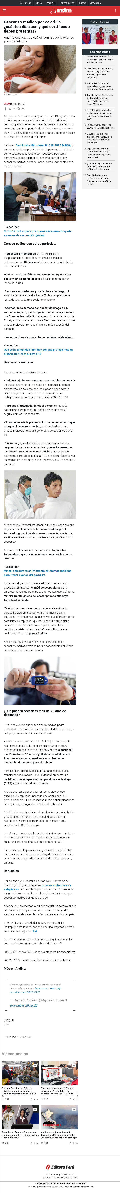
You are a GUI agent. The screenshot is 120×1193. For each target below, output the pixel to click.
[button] (2, 1096)
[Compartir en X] (34, 1099)
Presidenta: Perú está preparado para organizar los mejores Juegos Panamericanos (20, 1135)
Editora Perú (41, 1183)
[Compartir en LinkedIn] (37, 1099)
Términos (70, 1183)
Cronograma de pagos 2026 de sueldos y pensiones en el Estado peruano (100, 60)
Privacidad (81, 1183)
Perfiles (38, 3)
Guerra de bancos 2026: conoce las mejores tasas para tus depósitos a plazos (100, 86)
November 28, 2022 (24, 1005)
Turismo (82, 3)
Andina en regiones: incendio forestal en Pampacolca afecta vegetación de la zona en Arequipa (59, 1135)
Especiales (51, 3)
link (35, 931)
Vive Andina (95, 3)
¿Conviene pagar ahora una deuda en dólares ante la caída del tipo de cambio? (99, 166)
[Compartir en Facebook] (31, 1099)
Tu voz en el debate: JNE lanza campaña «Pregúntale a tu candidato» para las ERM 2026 (57, 1091)
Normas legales (67, 3)
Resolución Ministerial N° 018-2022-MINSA (43, 145)
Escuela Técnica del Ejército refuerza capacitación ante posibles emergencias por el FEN (19, 1091)
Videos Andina (15, 1053)
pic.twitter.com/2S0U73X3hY (25, 992)
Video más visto (100, 21)
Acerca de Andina (56, 1183)
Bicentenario (25, 3)
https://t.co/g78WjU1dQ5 (48, 988)
